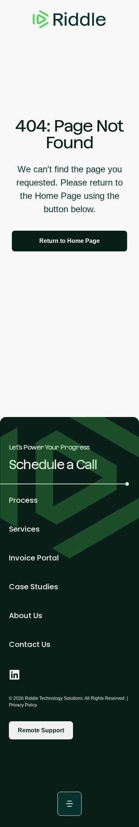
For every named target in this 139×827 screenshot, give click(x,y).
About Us (25, 615)
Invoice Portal (34, 558)
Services (24, 529)
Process (23, 500)
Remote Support (41, 730)
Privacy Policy (23, 705)
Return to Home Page (69, 241)
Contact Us (29, 644)
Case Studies (33, 587)
